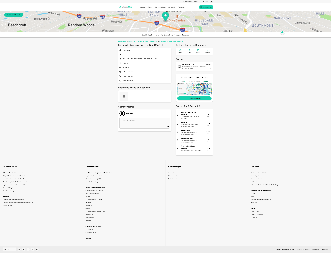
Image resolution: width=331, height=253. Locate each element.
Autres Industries (8, 205)
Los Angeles (89, 214)
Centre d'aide (255, 211)
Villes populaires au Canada (94, 199)
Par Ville (88, 196)
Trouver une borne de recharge (95, 187)
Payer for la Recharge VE (93, 182)
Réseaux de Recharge (92, 193)
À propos (171, 173)
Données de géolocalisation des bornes (15, 182)
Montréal (88, 202)
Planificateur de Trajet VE (93, 179)
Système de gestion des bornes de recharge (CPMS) (19, 202)
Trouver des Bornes (194, 98)
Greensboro (153, 41)
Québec (88, 208)
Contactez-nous (173, 179)
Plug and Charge (8, 188)
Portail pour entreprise (9, 191)
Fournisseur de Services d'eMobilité (14, 179)
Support (253, 208)
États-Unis (131, 41)
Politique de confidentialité (320, 249)
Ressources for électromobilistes (261, 190)
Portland (88, 220)
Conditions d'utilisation (303, 249)
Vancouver (89, 205)
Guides (253, 193)
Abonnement (90, 229)
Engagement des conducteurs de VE (14, 185)
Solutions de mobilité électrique (13, 173)
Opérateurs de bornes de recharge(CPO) (15, 199)
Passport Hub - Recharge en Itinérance (14, 176)
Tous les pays (122, 41)
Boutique (88, 238)
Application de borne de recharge (96, 176)
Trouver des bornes (192, 1)
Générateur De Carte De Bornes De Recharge (265, 185)
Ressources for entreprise (259, 173)
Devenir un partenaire (257, 179)
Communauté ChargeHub (94, 226)
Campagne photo (91, 232)
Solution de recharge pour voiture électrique (100, 173)
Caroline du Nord (142, 41)
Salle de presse (172, 176)
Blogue (253, 196)
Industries (6, 196)
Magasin (206, 1)
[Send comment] (168, 126)
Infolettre (254, 182)
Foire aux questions (257, 214)
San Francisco (90, 217)
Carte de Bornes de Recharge (95, 190)
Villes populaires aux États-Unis (95, 211)
